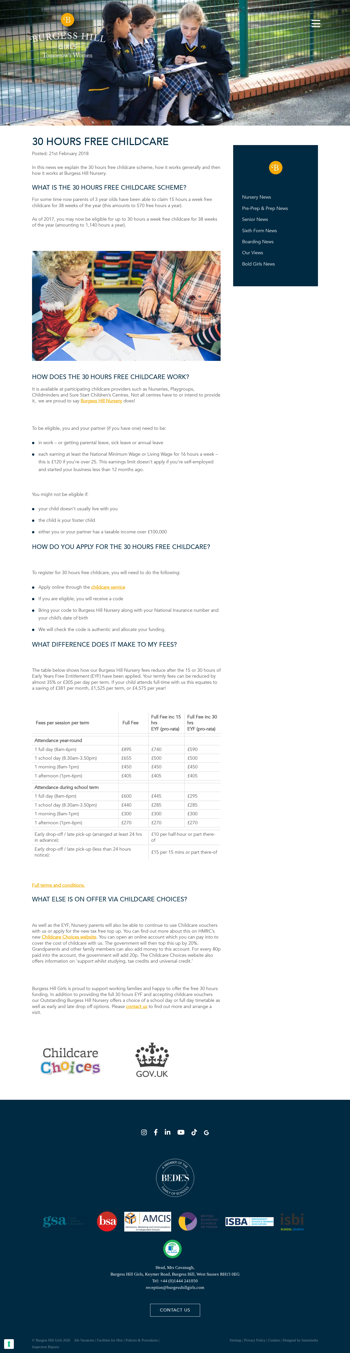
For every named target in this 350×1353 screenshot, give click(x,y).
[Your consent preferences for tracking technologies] (9, 1344)
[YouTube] (182, 1133)
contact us (136, 1006)
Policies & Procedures (142, 1340)
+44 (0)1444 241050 (179, 1280)
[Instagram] (145, 1133)
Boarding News (258, 242)
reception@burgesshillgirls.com (175, 1287)
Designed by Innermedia (300, 1340)
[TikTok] (195, 1133)
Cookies (274, 1340)
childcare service (108, 587)
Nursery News (256, 197)
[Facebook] (157, 1133)
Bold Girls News (258, 264)
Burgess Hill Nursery (101, 401)
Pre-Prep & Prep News (265, 208)
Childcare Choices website (69, 937)
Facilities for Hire (110, 1340)
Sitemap (235, 1340)
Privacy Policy (254, 1340)
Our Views (252, 253)
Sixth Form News (259, 231)
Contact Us (175, 1310)
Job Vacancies (84, 1340)
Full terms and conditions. (58, 885)
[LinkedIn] (169, 1133)
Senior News (255, 219)
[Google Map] (206, 1133)
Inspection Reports (45, 1347)
